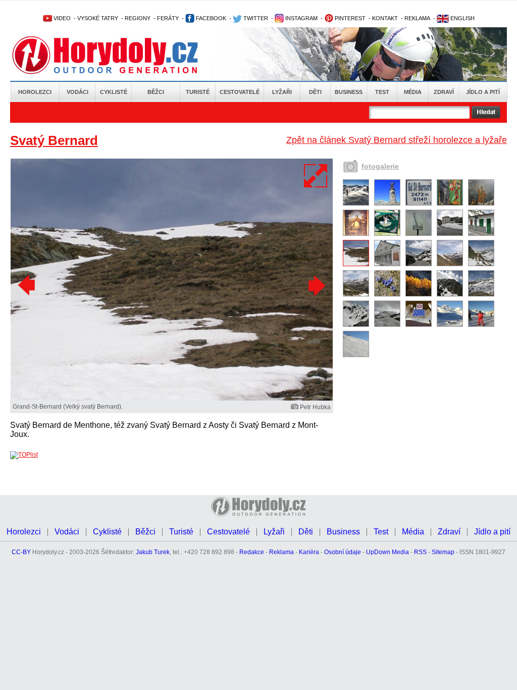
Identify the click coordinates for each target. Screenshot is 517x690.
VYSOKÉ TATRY (97, 18)
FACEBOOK (210, 18)
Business (349, 92)
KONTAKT (385, 18)
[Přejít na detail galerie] (172, 398)
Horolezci (34, 92)
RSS (420, 552)
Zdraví (444, 92)
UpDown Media (387, 552)
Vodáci (77, 92)
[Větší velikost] (316, 176)
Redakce (251, 552)
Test (382, 92)
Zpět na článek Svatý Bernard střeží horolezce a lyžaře (396, 140)
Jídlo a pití (483, 92)
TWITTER (255, 18)
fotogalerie (380, 166)
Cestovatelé (240, 92)
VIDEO (61, 18)
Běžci (155, 92)
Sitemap (443, 552)
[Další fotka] (315, 285)
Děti (315, 92)
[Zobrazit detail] (356, 203)
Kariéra (309, 552)
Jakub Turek (153, 552)
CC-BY (21, 552)
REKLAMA (417, 18)
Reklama (281, 552)
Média (413, 92)
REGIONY (137, 18)
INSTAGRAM (301, 18)
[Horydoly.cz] (117, 55)
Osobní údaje (342, 552)
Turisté (198, 92)
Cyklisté (113, 92)
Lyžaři (282, 92)
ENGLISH (462, 18)
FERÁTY (168, 18)
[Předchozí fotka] (27, 285)
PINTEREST (349, 18)
